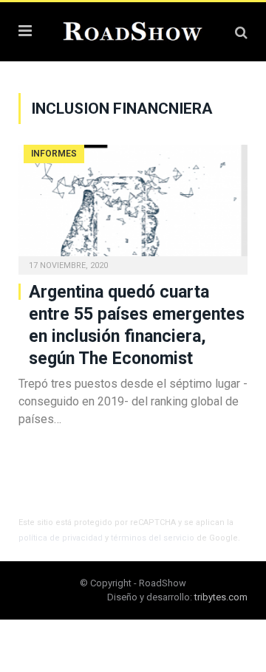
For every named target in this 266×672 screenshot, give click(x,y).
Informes (54, 153)
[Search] (241, 32)
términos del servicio (152, 538)
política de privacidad (60, 538)
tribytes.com (221, 597)
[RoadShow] (133, 30)
